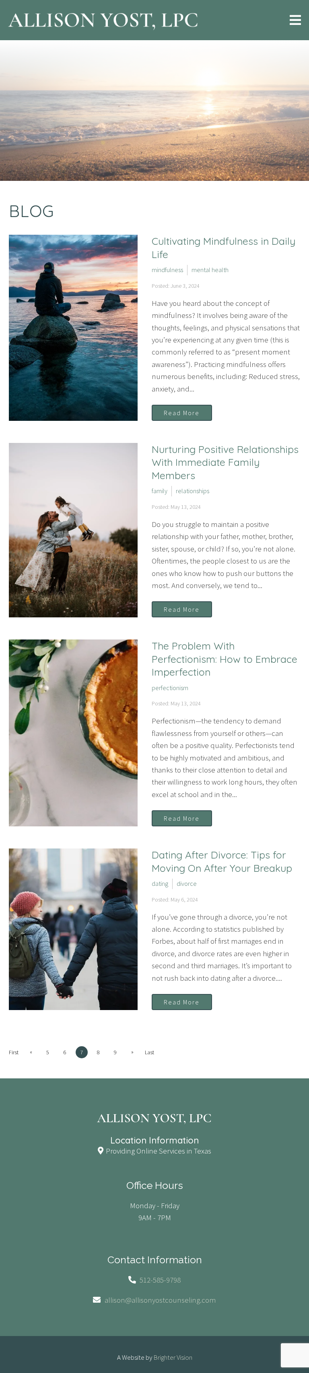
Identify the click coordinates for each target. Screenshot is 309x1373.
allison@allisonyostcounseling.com (160, 1300)
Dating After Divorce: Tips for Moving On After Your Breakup (222, 861)
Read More (182, 413)
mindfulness (167, 270)
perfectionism (170, 688)
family (159, 491)
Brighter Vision (172, 1357)
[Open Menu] (295, 20)
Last (149, 1052)
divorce (187, 883)
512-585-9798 (160, 1280)
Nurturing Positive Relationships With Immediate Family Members (225, 462)
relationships (192, 491)
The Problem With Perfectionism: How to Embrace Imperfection (224, 658)
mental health (210, 270)
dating (160, 883)
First (14, 1052)
